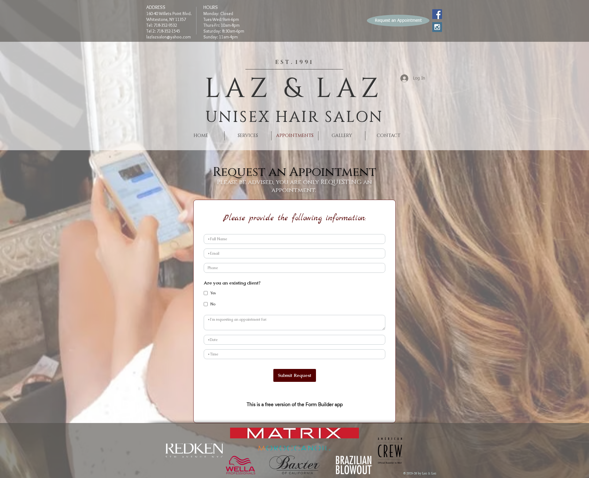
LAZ (239, 89)
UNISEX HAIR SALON (294, 117)
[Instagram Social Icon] (437, 27)
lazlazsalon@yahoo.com (168, 37)
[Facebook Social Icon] (437, 14)
